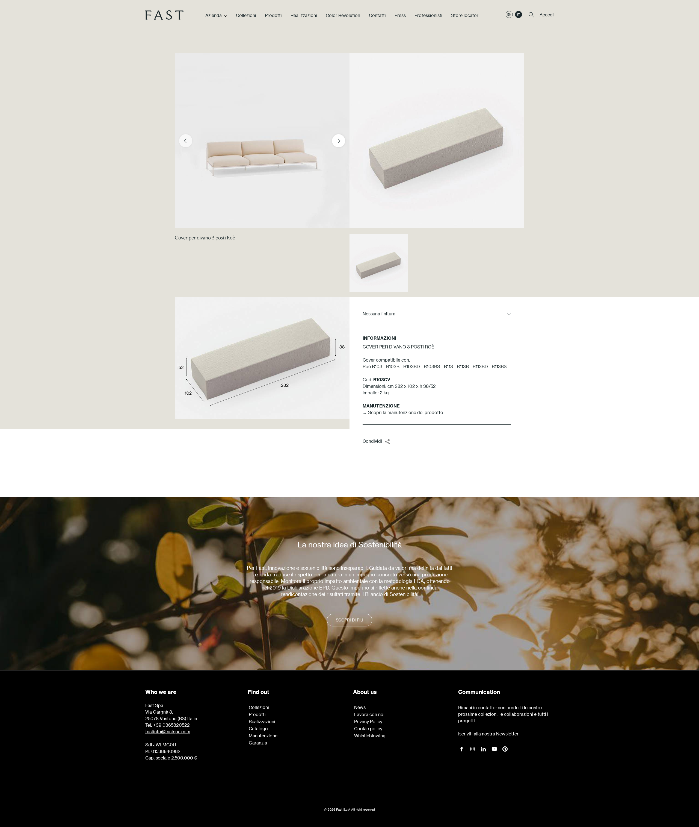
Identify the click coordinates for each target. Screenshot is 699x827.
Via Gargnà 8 (158, 711)
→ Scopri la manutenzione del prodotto (403, 412)
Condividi (372, 441)
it (518, 14)
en (509, 14)
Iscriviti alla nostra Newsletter (488, 733)
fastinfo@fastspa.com (167, 731)
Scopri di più (349, 620)
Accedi (547, 14)
